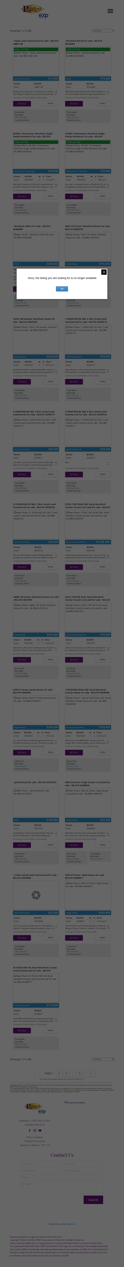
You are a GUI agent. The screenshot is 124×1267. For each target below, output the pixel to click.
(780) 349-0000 (21, 673)
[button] (29, 1130)
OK (62, 289)
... (73, 1073)
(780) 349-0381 (21, 117)
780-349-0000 (20, 766)
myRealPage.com (67, 1224)
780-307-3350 (72, 766)
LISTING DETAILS (22, 103)
